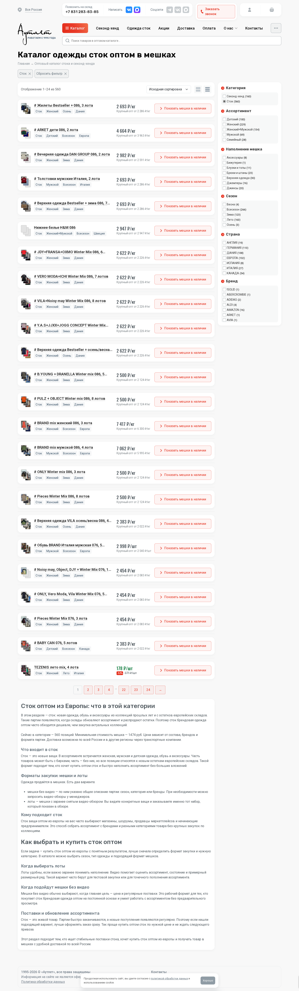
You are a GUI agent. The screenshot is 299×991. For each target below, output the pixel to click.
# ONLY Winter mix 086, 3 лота (59, 472)
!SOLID (231, 289)
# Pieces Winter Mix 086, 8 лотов (61, 496)
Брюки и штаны (237, 172)
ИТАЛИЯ (232, 268)
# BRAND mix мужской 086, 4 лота (63, 447)
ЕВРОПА (232, 258)
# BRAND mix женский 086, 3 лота (63, 423)
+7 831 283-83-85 (81, 12)
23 (136, 690)
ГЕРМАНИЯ (234, 247)
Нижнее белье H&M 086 (54, 227)
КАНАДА (233, 273)
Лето (230, 219)
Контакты (254, 28)
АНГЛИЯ (232, 242)
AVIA (230, 320)
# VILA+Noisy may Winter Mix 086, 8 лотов (70, 301)
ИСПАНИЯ (233, 263)
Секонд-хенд (107, 28)
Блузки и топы (236, 167)
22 (124, 690)
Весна (231, 204)
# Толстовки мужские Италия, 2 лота (67, 178)
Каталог (77, 28)
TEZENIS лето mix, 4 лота (56, 667)
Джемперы (234, 183)
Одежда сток (139, 28)
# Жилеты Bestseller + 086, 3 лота (63, 105)
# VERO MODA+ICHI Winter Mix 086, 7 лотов (71, 276)
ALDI (230, 304)
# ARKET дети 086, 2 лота (56, 130)
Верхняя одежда (238, 178)
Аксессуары (235, 157)
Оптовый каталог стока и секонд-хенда (65, 64)
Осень (231, 224)
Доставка (186, 28)
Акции (163, 28)
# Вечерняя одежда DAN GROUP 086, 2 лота (72, 154)
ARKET (231, 315)
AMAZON (233, 309)
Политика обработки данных (43, 982)
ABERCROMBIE (236, 294)
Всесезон (233, 209)
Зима (230, 214)
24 (148, 690)
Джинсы (232, 188)
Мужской (233, 134)
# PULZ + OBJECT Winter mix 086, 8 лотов (69, 398)
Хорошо (208, 980)
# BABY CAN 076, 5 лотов (55, 643)
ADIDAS (232, 299)
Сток (230, 101)
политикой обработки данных (169, 978)
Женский (233, 124)
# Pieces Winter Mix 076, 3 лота (60, 618)
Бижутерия (234, 162)
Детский (232, 119)
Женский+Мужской (240, 129)
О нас (228, 28)
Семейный (234, 139)
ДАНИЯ (232, 252)
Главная (24, 64)
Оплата (209, 28)
